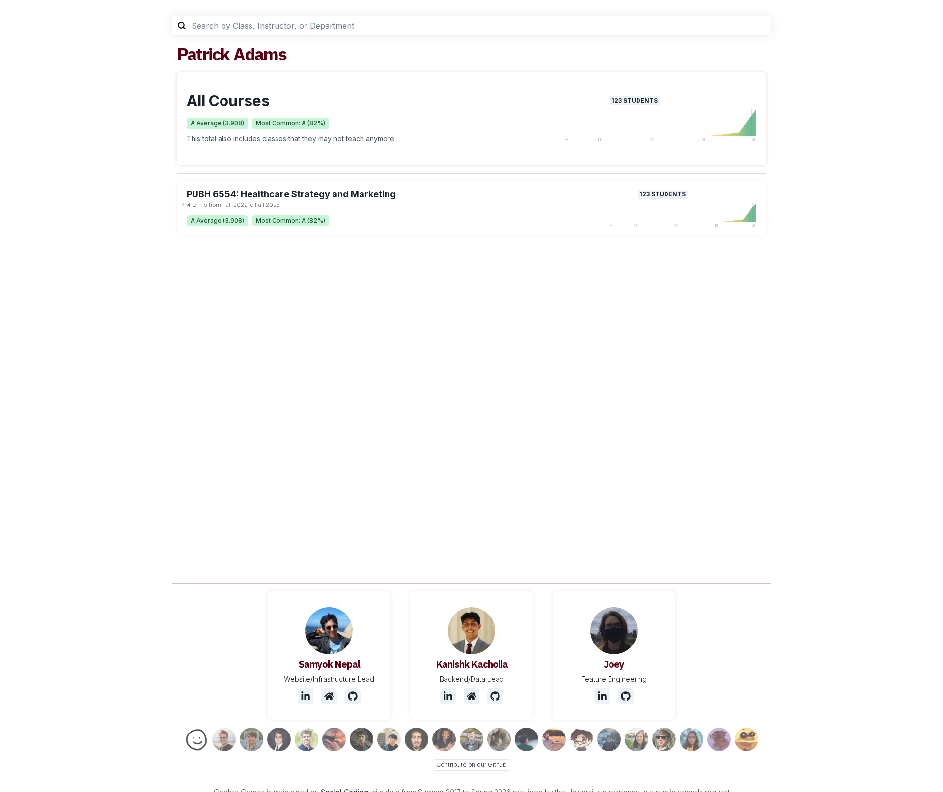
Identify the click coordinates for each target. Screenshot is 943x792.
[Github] (353, 696)
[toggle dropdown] (183, 204)
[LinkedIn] (305, 696)
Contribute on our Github (471, 764)
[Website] (329, 696)
